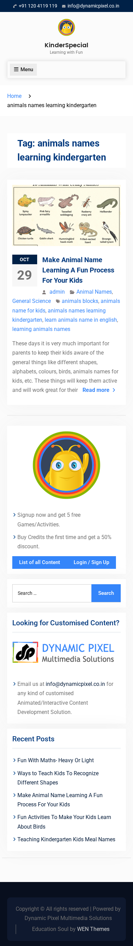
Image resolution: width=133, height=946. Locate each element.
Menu (26, 69)
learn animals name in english (81, 320)
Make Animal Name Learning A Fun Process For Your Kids (78, 270)
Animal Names (94, 292)
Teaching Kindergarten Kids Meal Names (66, 839)
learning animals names (41, 329)
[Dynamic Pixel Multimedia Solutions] (66, 653)
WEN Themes (93, 929)
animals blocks (80, 301)
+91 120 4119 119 (38, 6)
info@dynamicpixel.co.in (93, 6)
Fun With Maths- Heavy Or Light (55, 760)
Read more (96, 390)
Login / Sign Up (91, 562)
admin (57, 292)
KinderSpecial (66, 45)
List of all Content (39, 562)
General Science (31, 301)
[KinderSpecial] (66, 464)
